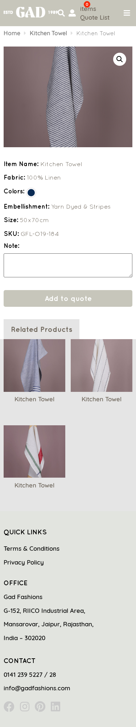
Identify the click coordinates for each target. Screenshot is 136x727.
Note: (11, 246)
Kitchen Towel (48, 33)
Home (12, 33)
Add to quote (68, 298)
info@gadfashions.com (37, 688)
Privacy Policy (24, 562)
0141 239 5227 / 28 (30, 674)
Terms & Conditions (31, 548)
